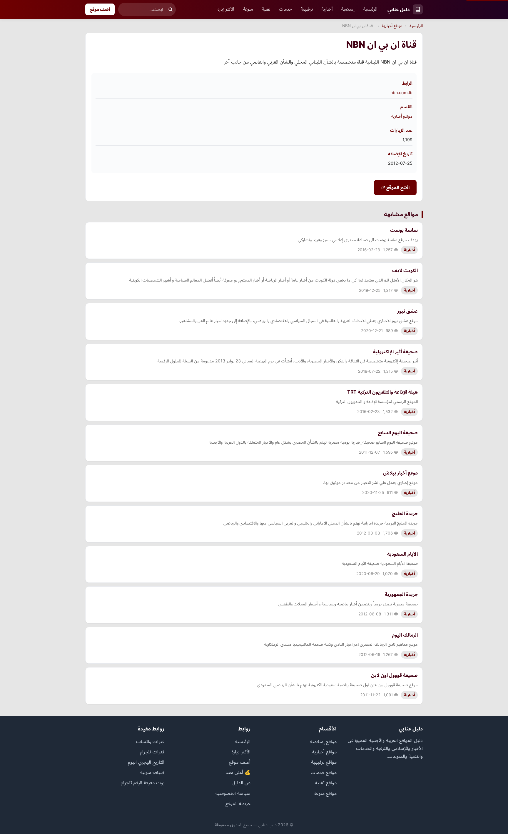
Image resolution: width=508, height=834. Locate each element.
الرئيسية (370, 9)
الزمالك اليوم (405, 635)
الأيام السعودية (402, 554)
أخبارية (327, 9)
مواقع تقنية (326, 782)
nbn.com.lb (401, 92)
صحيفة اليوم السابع (398, 432)
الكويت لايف (405, 270)
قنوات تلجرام (152, 752)
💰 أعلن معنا (237, 772)
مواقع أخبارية (392, 25)
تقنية (266, 9)
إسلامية (348, 9)
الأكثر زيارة (226, 9)
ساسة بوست (404, 230)
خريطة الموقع (237, 803)
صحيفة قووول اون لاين (394, 675)
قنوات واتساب (150, 741)
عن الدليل (241, 782)
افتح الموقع (397, 187)
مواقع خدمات (324, 772)
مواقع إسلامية (323, 741)
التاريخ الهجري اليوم (146, 762)
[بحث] (170, 9)
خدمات (285, 9)
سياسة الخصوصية (232, 793)
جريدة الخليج (405, 513)
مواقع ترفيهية (324, 762)
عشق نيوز (407, 311)
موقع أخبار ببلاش (400, 473)
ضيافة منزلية (152, 772)
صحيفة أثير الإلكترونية (395, 351)
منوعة (248, 9)
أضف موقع (100, 9)
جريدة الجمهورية (401, 594)
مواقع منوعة (325, 793)
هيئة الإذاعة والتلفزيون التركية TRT (382, 392)
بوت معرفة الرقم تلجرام (142, 782)
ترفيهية (307, 9)
